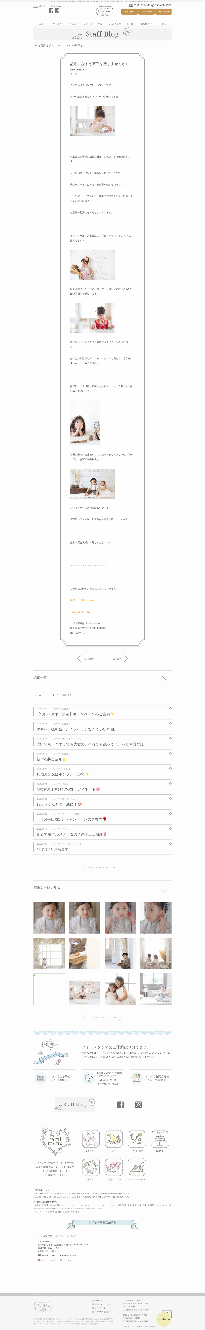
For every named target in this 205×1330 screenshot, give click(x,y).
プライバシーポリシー (104, 1304)
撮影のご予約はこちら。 (83, 600)
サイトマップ (100, 1308)
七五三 (90, 1179)
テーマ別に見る (64, 695)
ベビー (114, 1151)
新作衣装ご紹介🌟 (51, 759)
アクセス (161, 24)
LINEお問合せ (146, 12)
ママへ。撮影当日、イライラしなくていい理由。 (77, 729)
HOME (36, 1294)
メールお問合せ (163, 12)
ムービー (131, 24)
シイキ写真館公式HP (103, 1312)
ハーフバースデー (136, 1151)
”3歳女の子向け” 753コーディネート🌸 (68, 789)
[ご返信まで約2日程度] (155, 1078)
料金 (100, 24)
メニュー (74, 24)
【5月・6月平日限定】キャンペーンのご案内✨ (75, 714)
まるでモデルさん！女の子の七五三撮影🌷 (71, 834)
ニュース (43, 24)
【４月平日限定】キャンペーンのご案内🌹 (71, 819)
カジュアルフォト (136, 1179)
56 (114, 867)
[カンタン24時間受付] (59, 1078)
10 (106, 867)
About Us (98, 1301)
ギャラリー (58, 24)
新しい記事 (89, 658)
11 (109, 867)
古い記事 (117, 658)
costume (164, 1319)
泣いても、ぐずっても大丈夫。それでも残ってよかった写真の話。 (91, 744)
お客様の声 (146, 24)
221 (114, 1017)
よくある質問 (114, 24)
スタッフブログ (48, 1260)
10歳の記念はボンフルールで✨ (62, 774)
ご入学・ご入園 (113, 1179)
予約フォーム (129, 12)
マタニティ (90, 1151)
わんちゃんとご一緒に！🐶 (59, 804)
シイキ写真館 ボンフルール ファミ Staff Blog (58, 45)
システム (88, 24)
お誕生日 (160, 1151)
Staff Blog (75, 1104)
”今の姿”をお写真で (52, 849)
